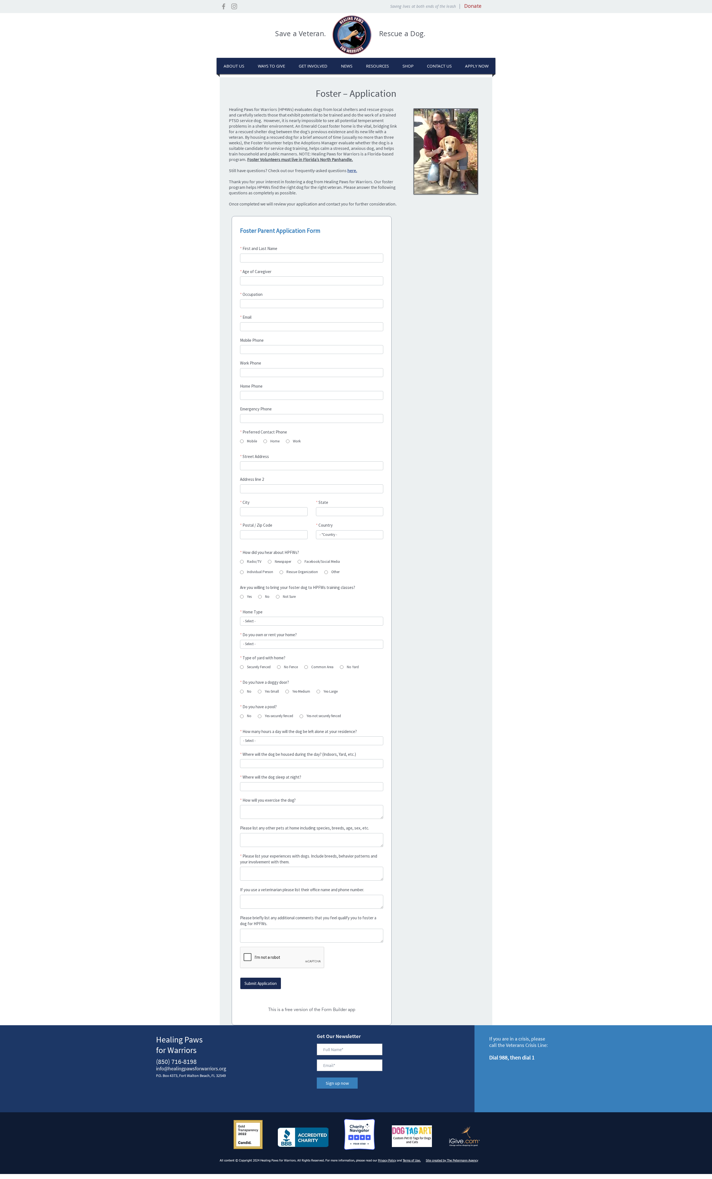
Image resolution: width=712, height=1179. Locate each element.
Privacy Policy (387, 1160)
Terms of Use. (412, 1160)
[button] (233, 66)
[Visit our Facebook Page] (224, 6)
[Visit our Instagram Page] (234, 6)
